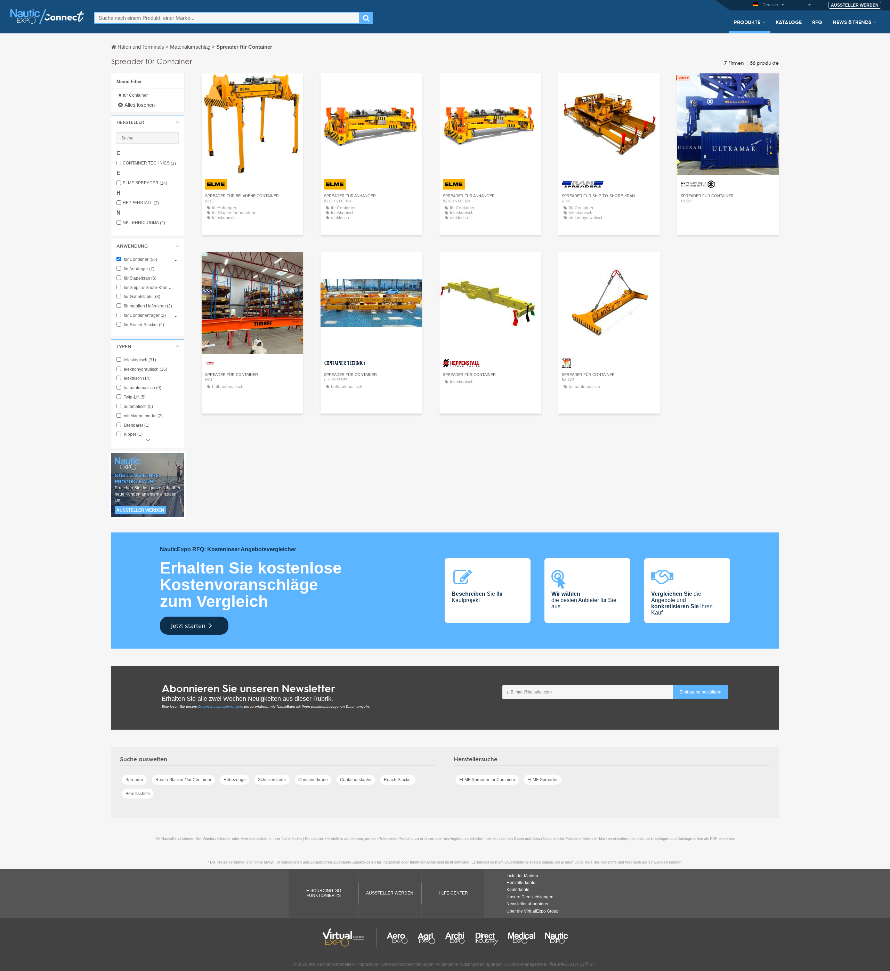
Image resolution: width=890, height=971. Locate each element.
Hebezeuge (235, 779)
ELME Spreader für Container (487, 779)
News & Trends (852, 22)
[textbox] (226, 18)
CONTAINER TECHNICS (149, 163)
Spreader (134, 779)
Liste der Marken (522, 875)
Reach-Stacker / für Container (183, 779)
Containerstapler (356, 779)
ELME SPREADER (145, 183)
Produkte (747, 22)
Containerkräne (313, 779)
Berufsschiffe (138, 793)
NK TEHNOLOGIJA (144, 222)
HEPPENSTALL (141, 203)
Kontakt (609, 85)
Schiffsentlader (272, 779)
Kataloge (789, 22)
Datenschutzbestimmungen (220, 706)
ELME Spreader (542, 779)
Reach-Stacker (398, 779)
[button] (147, 122)
